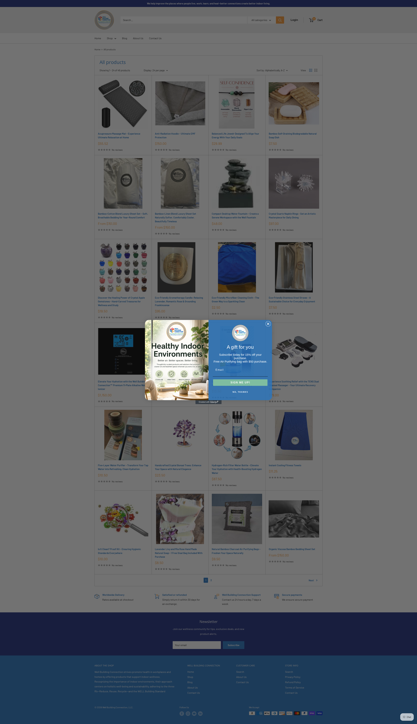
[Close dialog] (268, 324)
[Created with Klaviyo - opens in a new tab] (208, 402)
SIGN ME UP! (240, 382)
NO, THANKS (240, 392)
